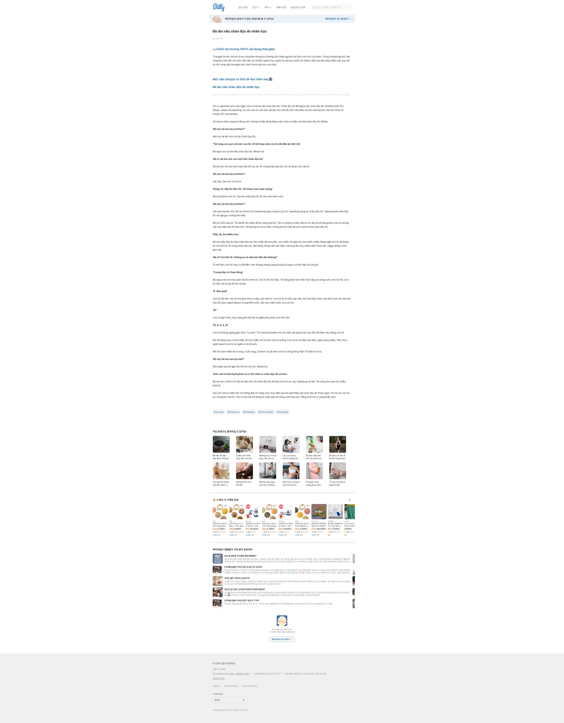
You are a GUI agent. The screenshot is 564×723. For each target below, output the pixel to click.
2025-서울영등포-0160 (239, 674)
